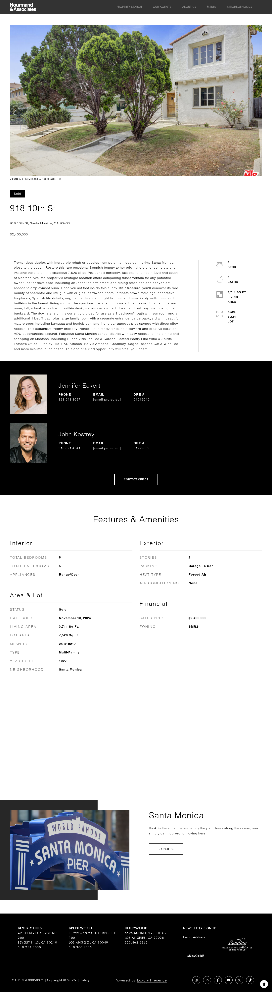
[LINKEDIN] (207, 980)
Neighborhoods (239, 7)
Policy (85, 980)
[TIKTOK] (250, 980)
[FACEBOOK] (218, 980)
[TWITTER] (239, 980)
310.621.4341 (69, 448)
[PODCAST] (186, 980)
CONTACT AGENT (136, 479)
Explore (166, 849)
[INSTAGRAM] (196, 980)
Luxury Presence (152, 980)
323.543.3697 (69, 399)
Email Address (194, 937)
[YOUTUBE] (229, 980)
